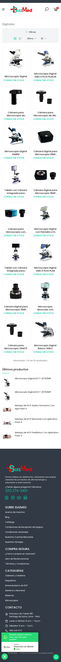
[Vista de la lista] (20, 38)
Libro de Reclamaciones (17, 558)
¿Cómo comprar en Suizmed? (20, 553)
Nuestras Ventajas (14, 542)
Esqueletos (10, 580)
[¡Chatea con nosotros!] (56, 657)
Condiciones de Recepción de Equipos (24, 527)
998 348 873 (15, 630)
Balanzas (9, 595)
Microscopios (11, 600)
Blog (7, 517)
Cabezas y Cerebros (15, 575)
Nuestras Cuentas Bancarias (19, 537)
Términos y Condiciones (17, 563)
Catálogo (9, 522)
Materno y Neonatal (15, 590)
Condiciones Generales (16, 532)
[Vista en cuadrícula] (15, 38)
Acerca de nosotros (15, 512)
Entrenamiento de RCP (16, 585)
